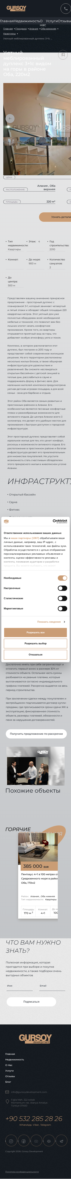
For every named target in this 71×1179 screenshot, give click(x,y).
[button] (10, 118)
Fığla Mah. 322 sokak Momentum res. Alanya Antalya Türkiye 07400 (29, 1102)
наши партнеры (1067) (25, 538)
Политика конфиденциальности (22, 1171)
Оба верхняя (48, 28)
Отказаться (35, 654)
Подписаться (31, 1001)
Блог (8, 1081)
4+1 (43, 913)
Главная (7, 21)
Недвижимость (27, 21)
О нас (8, 1065)
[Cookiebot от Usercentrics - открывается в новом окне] (52, 521)
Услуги (52, 21)
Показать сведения (49, 621)
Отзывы (10, 1076)
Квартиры (9, 33)
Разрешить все (36, 632)
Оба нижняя (48, 896)
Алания (33, 28)
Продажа (21, 28)
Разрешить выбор (36, 643)
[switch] (62, 588)
